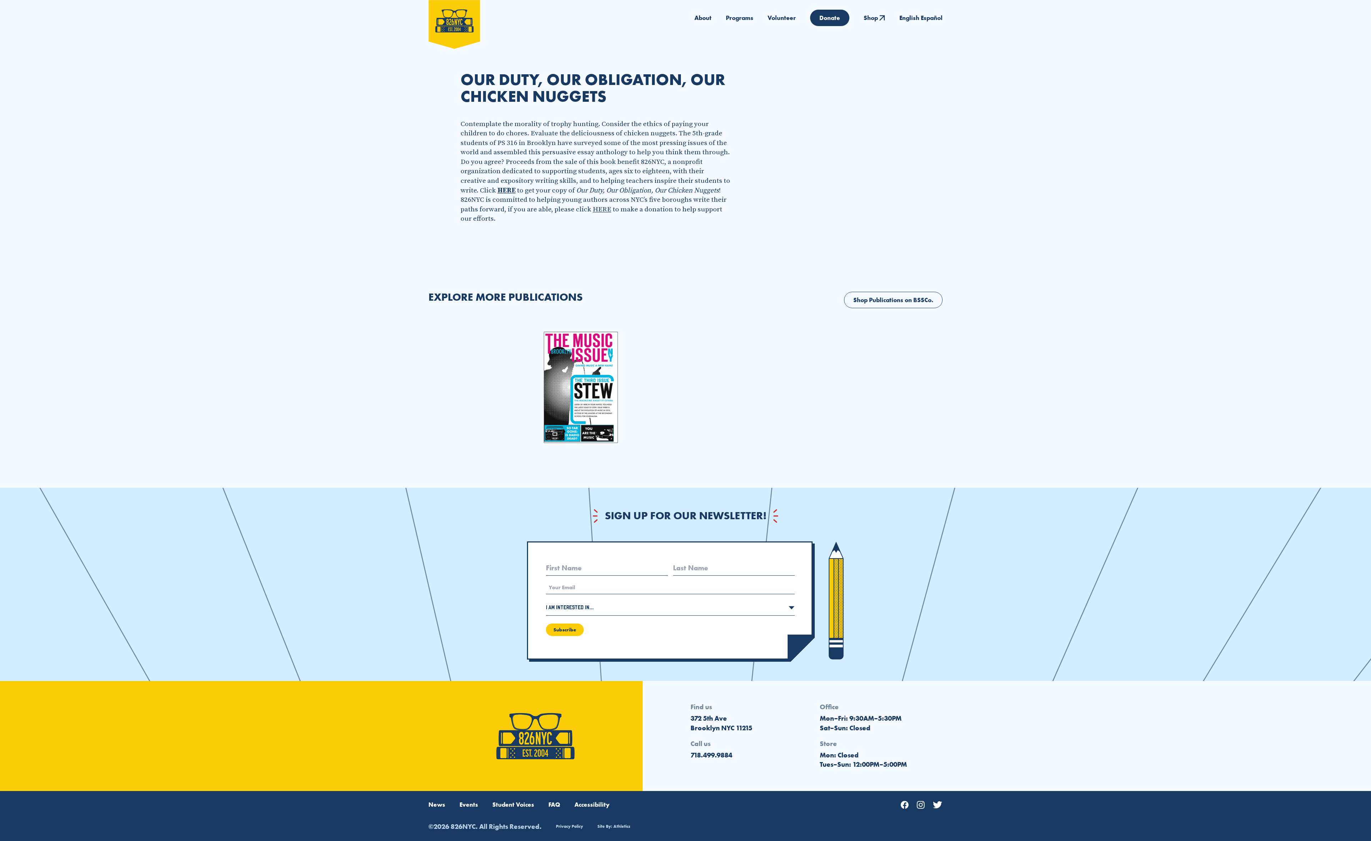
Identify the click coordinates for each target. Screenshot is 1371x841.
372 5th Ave (708, 718)
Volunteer (782, 18)
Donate (829, 18)
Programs (739, 18)
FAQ (554, 805)
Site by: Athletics (613, 826)
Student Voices (513, 805)
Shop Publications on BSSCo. (893, 300)
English (909, 18)
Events (468, 805)
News (436, 805)
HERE (602, 209)
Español (932, 18)
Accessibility (591, 805)
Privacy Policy (569, 826)
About (703, 18)
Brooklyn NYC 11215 (721, 728)
